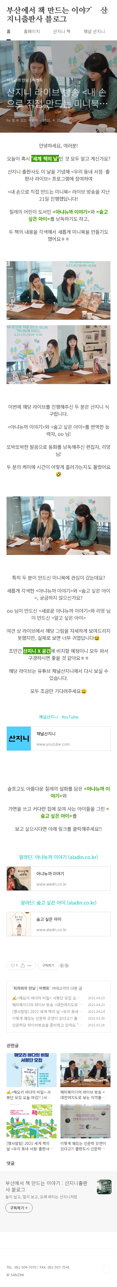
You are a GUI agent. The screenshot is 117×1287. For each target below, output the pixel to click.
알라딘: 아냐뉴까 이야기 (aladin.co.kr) (58, 856)
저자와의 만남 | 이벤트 (31, 988)
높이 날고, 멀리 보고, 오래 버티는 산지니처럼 (41, 1196)
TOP (106, 1269)
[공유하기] (22, 966)
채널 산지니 (94, 31)
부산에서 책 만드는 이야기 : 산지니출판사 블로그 (57, 11)
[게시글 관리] (29, 966)
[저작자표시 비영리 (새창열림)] (64, 965)
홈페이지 (32, 31)
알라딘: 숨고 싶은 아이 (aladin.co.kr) (59, 902)
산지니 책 (61, 31)
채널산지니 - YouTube (58, 717)
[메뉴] (106, 11)
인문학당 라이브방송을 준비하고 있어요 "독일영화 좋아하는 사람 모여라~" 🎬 (47, 1027)
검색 (94, 11)
